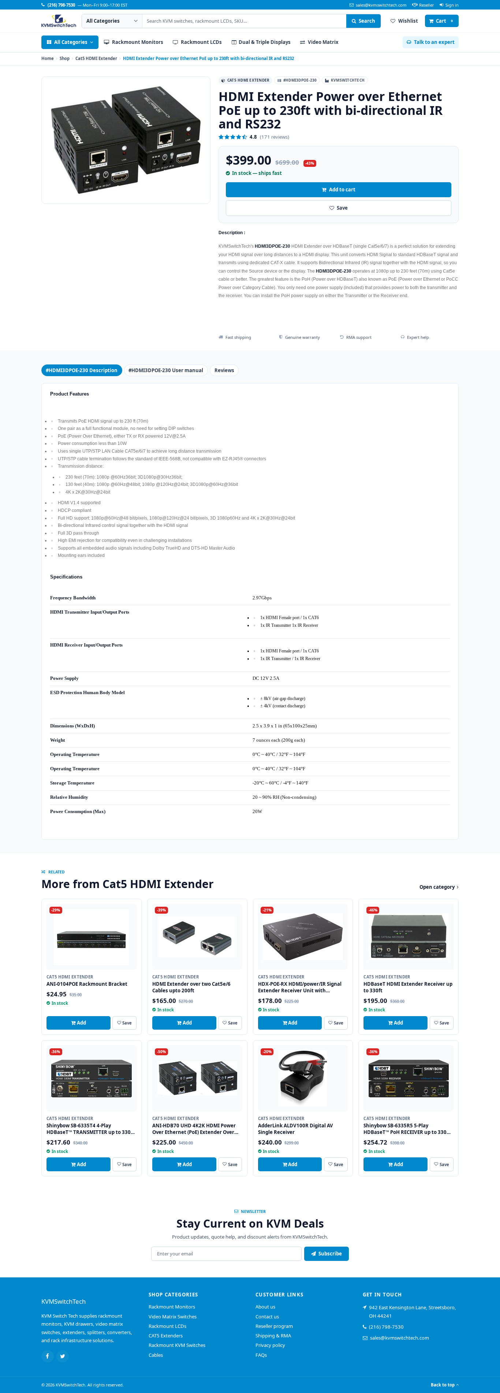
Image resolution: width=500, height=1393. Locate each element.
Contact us (267, 1316)
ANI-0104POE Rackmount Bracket (86, 984)
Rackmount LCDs (167, 1326)
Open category (437, 887)
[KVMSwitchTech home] (58, 21)
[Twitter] (62, 1356)
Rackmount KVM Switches (177, 1345)
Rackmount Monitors (172, 1306)
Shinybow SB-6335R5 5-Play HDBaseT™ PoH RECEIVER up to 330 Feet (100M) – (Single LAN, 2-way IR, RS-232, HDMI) (405, 1135)
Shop (65, 58)
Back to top (443, 1385)
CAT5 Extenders (166, 1335)
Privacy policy (270, 1345)
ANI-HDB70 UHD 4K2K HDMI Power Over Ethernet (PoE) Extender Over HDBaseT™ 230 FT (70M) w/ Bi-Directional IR (194, 1135)
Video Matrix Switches (173, 1316)
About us (265, 1306)
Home (47, 58)
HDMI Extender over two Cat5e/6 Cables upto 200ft (191, 987)
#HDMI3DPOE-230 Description (81, 370)
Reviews (224, 370)
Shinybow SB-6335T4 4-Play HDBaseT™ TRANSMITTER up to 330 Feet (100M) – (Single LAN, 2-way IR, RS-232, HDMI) (88, 1135)
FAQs (261, 1355)
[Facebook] (47, 1356)
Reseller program (274, 1326)
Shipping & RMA (273, 1335)
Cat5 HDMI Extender (96, 58)
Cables (156, 1355)
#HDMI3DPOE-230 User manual (165, 370)
